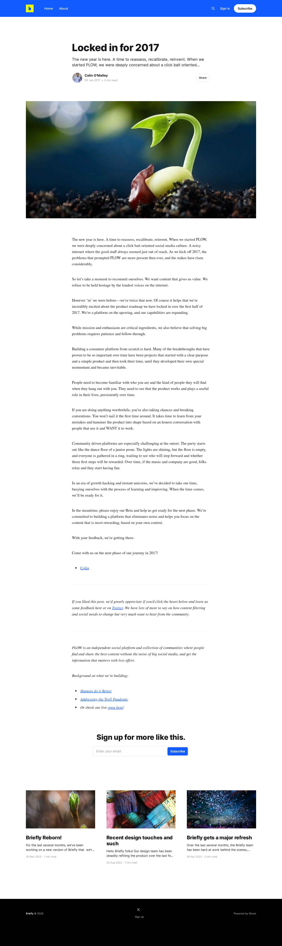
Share (203, 77)
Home (48, 8)
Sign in (225, 8)
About (63, 8)
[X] (138, 909)
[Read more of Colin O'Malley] (77, 77)
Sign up (139, 916)
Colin (84, 567)
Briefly (29, 913)
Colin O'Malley (96, 75)
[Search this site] (213, 8)
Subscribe (245, 8)
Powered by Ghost (245, 913)
